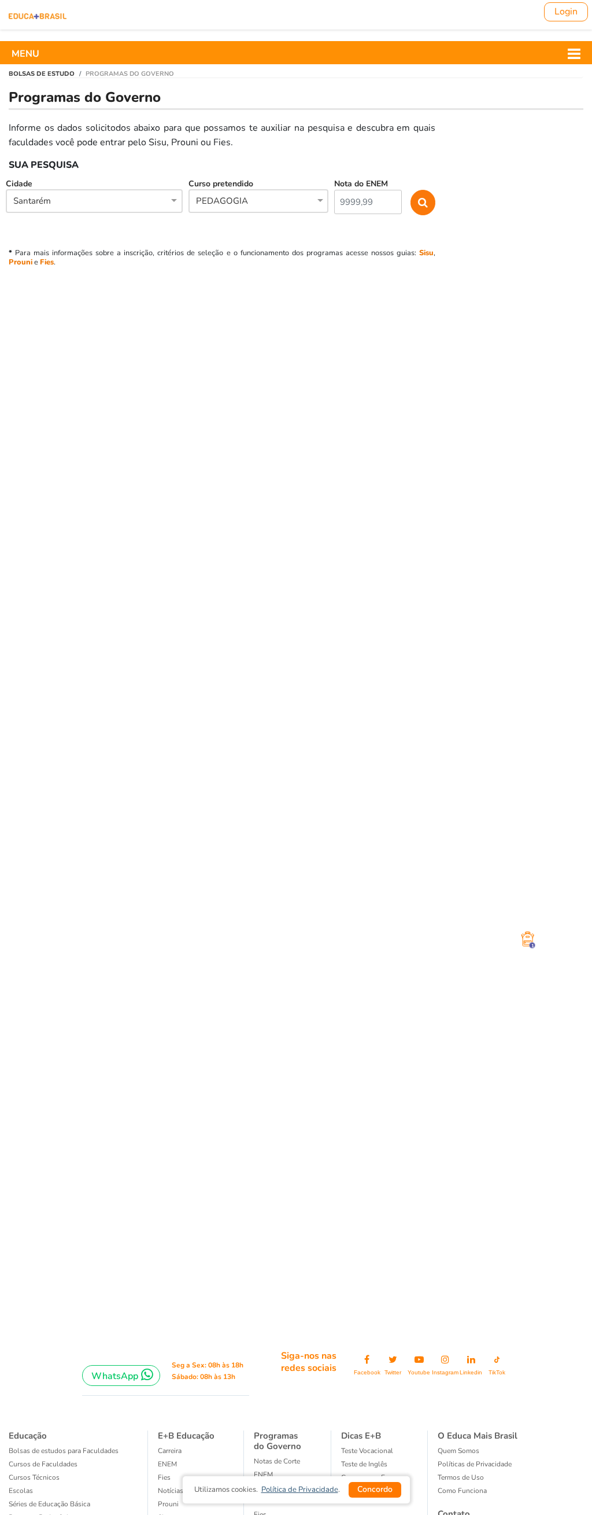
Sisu (426, 253)
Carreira (170, 1450)
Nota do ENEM (361, 183)
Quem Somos (458, 1450)
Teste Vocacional (367, 1450)
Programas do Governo (277, 1441)
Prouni (20, 262)
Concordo (375, 1489)
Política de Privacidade (299, 1489)
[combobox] (94, 202)
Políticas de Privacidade (475, 1464)
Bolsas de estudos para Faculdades (64, 1450)
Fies (47, 262)
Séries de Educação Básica (49, 1504)
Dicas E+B (361, 1436)
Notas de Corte (277, 1461)
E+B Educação (186, 1436)
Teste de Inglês (364, 1464)
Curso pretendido (220, 192)
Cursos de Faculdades (43, 1464)
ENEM (167, 1464)
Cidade (28, 192)
